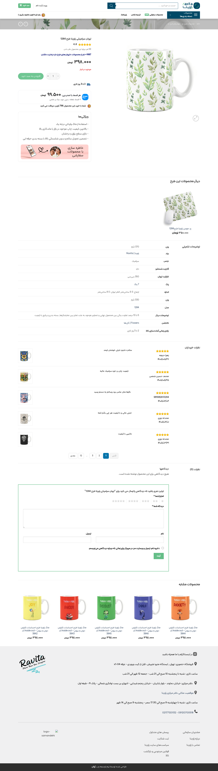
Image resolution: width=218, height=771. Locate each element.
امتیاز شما (159, 496)
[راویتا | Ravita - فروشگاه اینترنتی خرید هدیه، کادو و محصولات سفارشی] (191, 5)
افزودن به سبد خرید (30, 76)
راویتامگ (124, 15)
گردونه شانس (136, 15)
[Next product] (26, 24)
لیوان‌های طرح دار (174, 24)
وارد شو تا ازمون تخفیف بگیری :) (29, 15)
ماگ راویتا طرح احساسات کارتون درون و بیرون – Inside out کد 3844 (183, 630)
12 (81, 455)
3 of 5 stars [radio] (146, 501)
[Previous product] (20, 24)
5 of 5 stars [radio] (119, 501)
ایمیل (88, 534)
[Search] (111, 6)
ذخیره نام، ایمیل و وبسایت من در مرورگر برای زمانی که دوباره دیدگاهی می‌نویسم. (124, 548)
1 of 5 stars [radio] (163, 501)
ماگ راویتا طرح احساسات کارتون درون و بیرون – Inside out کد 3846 (146, 630)
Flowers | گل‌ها (131, 323)
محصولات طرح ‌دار (188, 24)
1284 (136, 307)
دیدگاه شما (158, 506)
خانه (198, 24)
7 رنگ (136, 284)
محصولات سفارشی (156, 15)
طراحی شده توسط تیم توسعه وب (109, 766)
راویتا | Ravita (132, 253)
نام (162, 534)
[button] (183, 15)
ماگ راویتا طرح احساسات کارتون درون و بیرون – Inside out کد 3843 (72, 630)
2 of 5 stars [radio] (156, 501)
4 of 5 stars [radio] (134, 501)
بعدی (72, 455)
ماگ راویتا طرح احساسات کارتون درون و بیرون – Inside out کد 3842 (35, 630)
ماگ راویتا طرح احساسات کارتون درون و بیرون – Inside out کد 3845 (109, 630)
